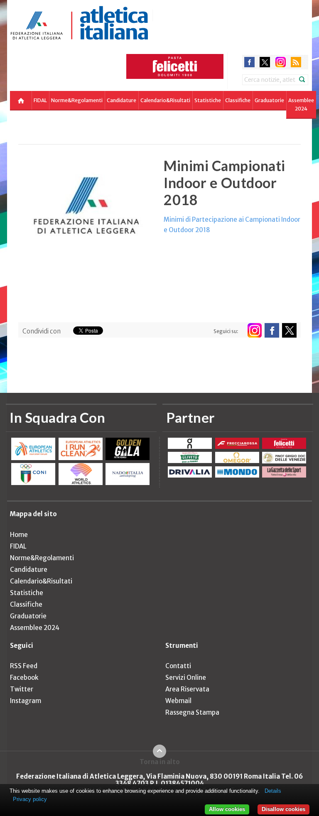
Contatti (178, 666)
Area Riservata (187, 689)
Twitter (21, 689)
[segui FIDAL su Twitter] (289, 330)
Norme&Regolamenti (77, 100)
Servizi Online (185, 677)
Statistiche (207, 100)
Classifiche (237, 100)
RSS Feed (23, 666)
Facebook (24, 677)
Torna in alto (160, 761)
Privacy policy (30, 799)
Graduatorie (269, 100)
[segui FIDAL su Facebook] (272, 330)
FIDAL (40, 100)
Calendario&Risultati (165, 100)
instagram (280, 62)
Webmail (178, 701)
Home (19, 535)
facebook (249, 62)
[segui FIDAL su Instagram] (254, 330)
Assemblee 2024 (301, 104)
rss (296, 62)
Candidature (121, 100)
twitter (265, 62)
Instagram (25, 701)
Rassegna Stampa (192, 712)
